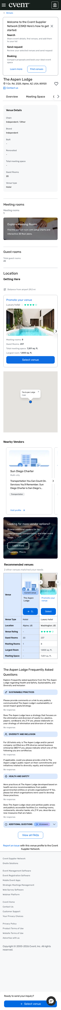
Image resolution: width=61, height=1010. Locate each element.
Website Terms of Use (13, 933)
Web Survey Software (13, 890)
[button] (30, 401)
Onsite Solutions (10, 863)
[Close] (52, 26)
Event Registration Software (16, 875)
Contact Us (8, 907)
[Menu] (3, 5)
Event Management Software (17, 871)
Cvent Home (9, 902)
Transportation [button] (17, 494)
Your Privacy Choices (13, 916)
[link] (29, 458)
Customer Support (11, 911)
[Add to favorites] (56, 84)
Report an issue (11, 845)
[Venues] (55, 5)
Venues (9, 13)
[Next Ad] (56, 331)
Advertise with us (11, 938)
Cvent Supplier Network (14, 858)
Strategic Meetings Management (18, 885)
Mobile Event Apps (11, 880)
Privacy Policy (10, 923)
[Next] (57, 96)
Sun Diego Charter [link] (22, 471)
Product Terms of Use (13, 928)
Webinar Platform (11, 894)
